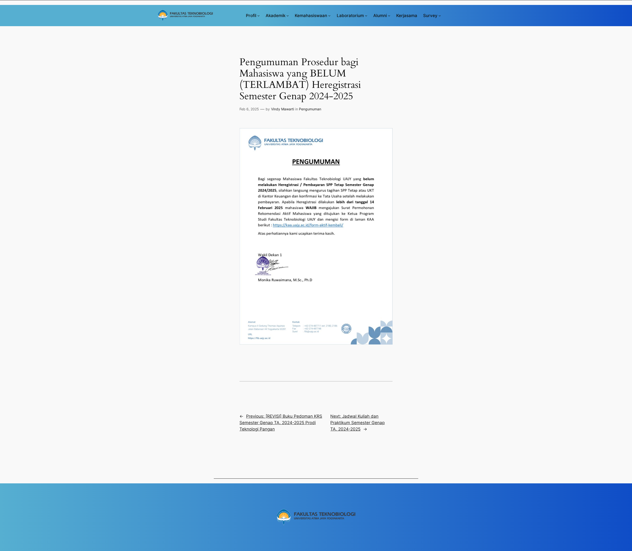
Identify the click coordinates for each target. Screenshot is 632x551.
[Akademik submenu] (287, 15)
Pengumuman (310, 109)
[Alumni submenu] (389, 15)
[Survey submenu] (439, 15)
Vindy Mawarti (282, 109)
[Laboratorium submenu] (366, 15)
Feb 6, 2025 (249, 109)
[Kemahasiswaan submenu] (329, 15)
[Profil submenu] (258, 15)
